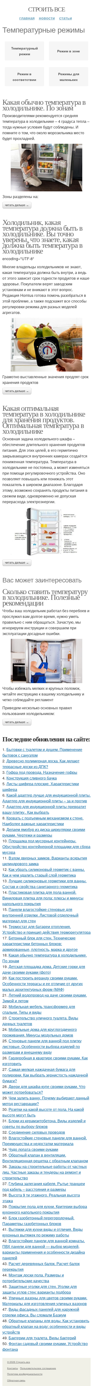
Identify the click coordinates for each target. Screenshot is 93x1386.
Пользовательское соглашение (38, 1368)
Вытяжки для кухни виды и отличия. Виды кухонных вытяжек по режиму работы (42, 1232)
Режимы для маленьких (68, 76)
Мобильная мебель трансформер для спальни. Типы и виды (38, 1009)
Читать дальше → (17, 205)
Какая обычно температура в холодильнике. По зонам (43, 105)
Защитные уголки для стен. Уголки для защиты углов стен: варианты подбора (39, 1289)
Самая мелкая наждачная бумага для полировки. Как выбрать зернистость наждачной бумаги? (45, 1075)
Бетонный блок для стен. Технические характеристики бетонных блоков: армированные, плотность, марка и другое (40, 943)
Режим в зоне (68, 51)
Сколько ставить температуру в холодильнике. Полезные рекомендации (45, 597)
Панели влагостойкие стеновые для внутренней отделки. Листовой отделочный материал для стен (40, 915)
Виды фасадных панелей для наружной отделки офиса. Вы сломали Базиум (40, 1312)
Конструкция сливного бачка (31, 778)
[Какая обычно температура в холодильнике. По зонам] (46, 167)
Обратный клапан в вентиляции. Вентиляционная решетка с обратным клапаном (45, 1157)
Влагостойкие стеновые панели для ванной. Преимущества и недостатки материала (44, 1140)
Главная (27, 18)
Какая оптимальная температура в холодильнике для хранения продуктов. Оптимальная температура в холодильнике (43, 419)
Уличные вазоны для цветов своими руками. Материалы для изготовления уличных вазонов (44, 1300)
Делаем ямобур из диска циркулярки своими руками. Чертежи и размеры (43, 832)
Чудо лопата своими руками (33, 1149)
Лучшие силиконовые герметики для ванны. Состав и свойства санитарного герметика (44, 883)
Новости (47, 18)
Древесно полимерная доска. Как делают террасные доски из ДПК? (40, 763)
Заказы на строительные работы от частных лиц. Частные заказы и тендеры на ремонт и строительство (44, 1172)
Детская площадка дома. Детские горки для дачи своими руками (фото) (43, 969)
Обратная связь (16, 1380)
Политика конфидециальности (24, 1374)
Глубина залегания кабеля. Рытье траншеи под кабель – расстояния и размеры (43, 1186)
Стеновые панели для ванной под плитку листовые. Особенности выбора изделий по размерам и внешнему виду (42, 1046)
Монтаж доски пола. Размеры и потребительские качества (33, 1277)
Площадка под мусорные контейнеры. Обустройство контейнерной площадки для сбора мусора (46, 846)
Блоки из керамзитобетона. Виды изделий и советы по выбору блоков (44, 1123)
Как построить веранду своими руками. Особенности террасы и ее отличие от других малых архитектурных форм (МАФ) (42, 983)
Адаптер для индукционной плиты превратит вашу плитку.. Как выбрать (44, 809)
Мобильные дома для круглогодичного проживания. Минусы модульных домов (39, 1032)
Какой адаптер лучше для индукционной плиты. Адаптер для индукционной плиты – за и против (46, 798)
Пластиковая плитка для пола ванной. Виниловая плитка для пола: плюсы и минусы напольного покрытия (42, 897)
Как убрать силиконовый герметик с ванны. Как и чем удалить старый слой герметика (43, 872)
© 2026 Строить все (18, 1362)
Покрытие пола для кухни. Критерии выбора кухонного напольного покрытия (44, 1209)
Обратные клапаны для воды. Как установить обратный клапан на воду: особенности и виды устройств (45, 1326)
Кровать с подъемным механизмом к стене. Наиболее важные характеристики (42, 820)
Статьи (65, 18)
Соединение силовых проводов (37, 1132)
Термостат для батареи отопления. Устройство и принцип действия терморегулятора (46, 929)
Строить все (46, 9)
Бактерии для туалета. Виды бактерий (42, 1338)
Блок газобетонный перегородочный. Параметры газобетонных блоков (38, 1220)
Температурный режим (24, 51)
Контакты (12, 1368)
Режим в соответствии (24, 76)
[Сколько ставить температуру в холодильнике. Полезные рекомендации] (46, 661)
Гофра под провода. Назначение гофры (41, 772)
